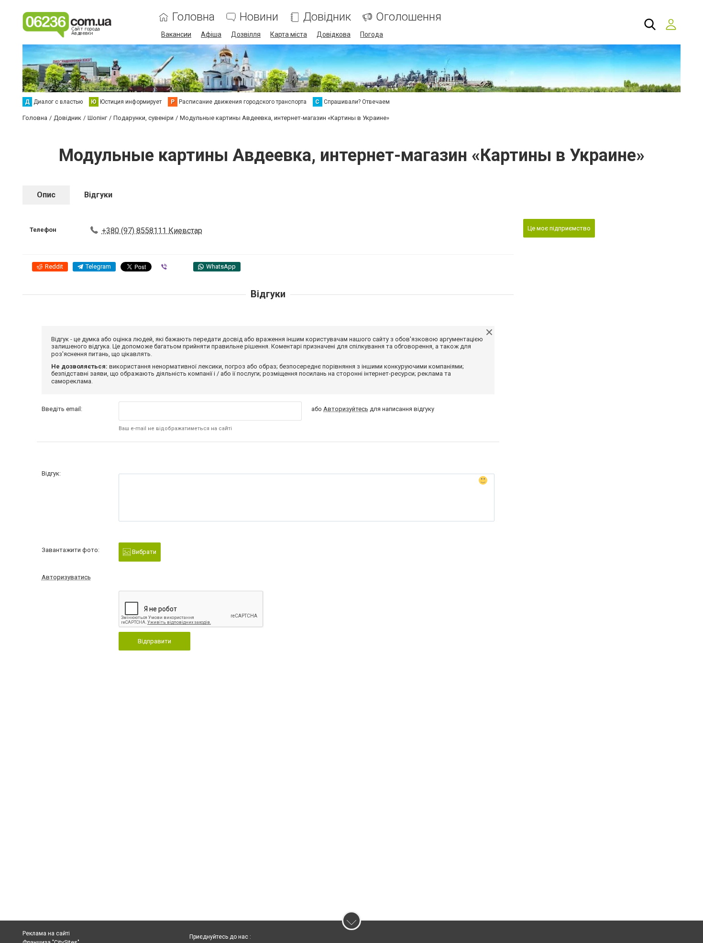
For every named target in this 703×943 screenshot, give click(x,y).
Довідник (327, 17)
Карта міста (288, 34)
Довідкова (334, 34)
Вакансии (176, 34)
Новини (259, 17)
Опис (46, 194)
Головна (193, 17)
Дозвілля (246, 34)
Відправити (154, 641)
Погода (371, 34)
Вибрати (143, 551)
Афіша (211, 34)
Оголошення (408, 17)
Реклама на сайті (46, 933)
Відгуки (98, 194)
